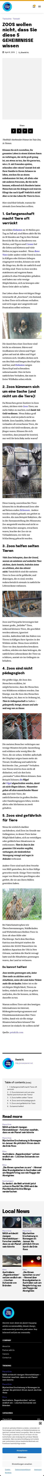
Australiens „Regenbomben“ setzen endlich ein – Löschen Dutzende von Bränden (20, 1157)
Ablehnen (22, 1457)
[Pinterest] (24, 130)
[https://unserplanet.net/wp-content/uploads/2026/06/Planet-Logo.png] (7, 7)
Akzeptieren (22, 1450)
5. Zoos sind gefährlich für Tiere (22, 1103)
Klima (4, 1151)
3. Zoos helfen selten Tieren (21, 1097)
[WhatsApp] (30, 130)
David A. (25, 52)
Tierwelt (16, 19)
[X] (19, 130)
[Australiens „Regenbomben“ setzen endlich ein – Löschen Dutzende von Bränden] (11, 1261)
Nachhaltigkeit (8, 1181)
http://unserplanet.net (24, 1063)
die (20, 779)
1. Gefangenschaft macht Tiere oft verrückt (22, 1088)
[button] (40, 1423)
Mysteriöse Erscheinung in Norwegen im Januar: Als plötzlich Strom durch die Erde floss (21, 1143)
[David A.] (8, 1063)
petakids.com (16, 1032)
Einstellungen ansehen (22, 1464)
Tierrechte (6, 19)
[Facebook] (13, 130)
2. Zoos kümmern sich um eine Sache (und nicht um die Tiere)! (20, 1093)
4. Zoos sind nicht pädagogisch (22, 1100)
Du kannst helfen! (17, 1106)
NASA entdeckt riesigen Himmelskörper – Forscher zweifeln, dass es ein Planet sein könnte (20, 1130)
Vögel (8, 783)
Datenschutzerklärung (22, 1469)
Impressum (38, 1469)
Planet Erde (6, 1124)
